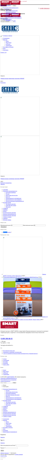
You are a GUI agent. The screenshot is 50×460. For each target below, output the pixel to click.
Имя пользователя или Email (8, 445)
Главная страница (5, 13)
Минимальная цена (5, 225)
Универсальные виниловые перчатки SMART (12, 78)
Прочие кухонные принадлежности (15, 201)
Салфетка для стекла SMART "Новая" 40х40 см (30, 319)
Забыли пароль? (5, 453)
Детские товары (7, 220)
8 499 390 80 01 (7, 338)
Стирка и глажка (7, 217)
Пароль (3, 448)
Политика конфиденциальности (9, 378)
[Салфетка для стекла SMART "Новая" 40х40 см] (11, 319)
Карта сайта (6, 364)
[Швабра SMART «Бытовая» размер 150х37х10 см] (22, 274)
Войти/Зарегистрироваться (10, 432)
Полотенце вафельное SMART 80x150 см (28, 277)
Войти (2, 450)
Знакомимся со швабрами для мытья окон (12, 352)
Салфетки (5, 208)
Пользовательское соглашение (8, 379)
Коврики (5, 218)
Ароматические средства (9, 215)
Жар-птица (6, 371)
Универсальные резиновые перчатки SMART (12, 178)
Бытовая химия (14, 13)
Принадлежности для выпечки (13, 198)
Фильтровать (3, 226)
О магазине (6, 360)
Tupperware (6, 374)
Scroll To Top (4, 456)
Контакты (5, 363)
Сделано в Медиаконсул (5, 381)
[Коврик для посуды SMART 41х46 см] (22, 316)
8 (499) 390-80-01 (44, 8)
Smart (4, 370)
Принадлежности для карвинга (13, 199)
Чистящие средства (11, 204)
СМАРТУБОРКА (10, 377)
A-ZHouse (5, 373)
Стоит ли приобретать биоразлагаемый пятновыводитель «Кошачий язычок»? (20, 353)
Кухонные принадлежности (10, 191)
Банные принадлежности (9, 214)
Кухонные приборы (11, 192)
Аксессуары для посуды (12, 195)
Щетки (4, 211)
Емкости (8, 197)
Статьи (5, 359)
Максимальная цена (28, 225)
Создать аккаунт (19, 454)
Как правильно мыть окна (9, 350)
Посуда (7, 194)
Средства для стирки (11, 205)
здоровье (5, 189)
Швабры (5, 209)
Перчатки (8, 207)
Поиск (14, 5)
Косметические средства (9, 212)
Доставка (5, 361)
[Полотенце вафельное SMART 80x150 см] (11, 277)
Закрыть (3, 184)
